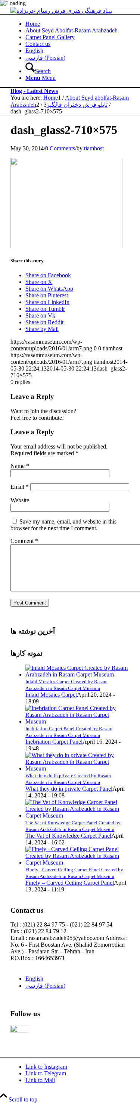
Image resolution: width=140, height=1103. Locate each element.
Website (19, 500)
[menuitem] (77, 24)
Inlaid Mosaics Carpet (51, 694)
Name (19, 466)
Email (19, 487)
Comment (24, 541)
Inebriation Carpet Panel (54, 741)
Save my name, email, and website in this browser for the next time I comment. (63, 524)
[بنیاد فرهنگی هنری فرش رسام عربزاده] (61, 10)
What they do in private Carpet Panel (68, 788)
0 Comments (60, 148)
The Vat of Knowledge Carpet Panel (68, 835)
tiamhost (94, 148)
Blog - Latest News (34, 91)
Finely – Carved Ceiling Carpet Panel (69, 882)
